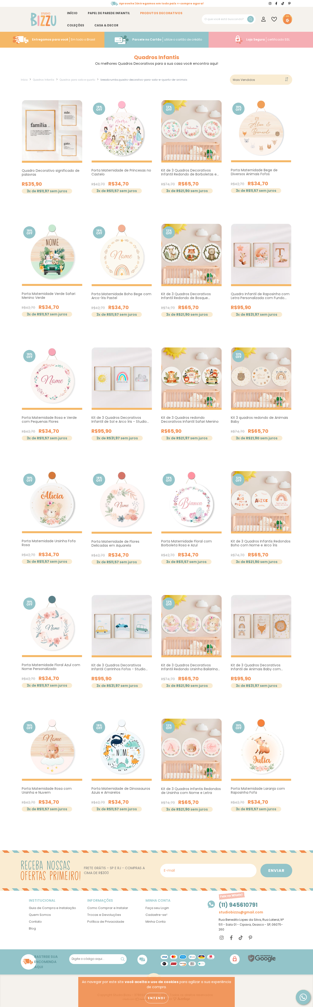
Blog (32, 928)
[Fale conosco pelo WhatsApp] (303, 997)
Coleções (75, 25)
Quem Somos (40, 914)
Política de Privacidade (105, 921)
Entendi (156, 998)
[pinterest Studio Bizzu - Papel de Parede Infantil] (289, 3)
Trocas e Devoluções (104, 914)
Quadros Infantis (43, 80)
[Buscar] (250, 19)
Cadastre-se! (156, 914)
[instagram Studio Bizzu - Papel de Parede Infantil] (270, 3)
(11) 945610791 (238, 905)
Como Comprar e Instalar (107, 908)
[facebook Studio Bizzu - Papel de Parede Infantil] (277, 3)
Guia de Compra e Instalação (52, 908)
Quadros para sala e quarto (77, 80)
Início (72, 13)
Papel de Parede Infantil (109, 13)
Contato (35, 921)
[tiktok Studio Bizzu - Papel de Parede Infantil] (283, 3)
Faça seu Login (157, 908)
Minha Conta (155, 921)
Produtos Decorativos (161, 13)
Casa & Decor (106, 25)
